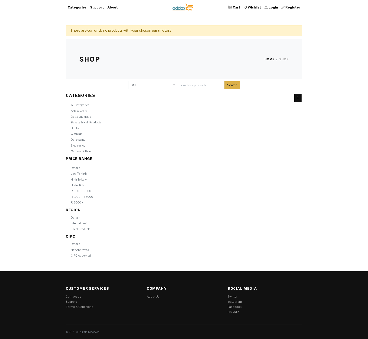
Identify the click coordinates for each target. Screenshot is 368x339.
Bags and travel (81, 116)
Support (97, 7)
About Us (153, 296)
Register (292, 7)
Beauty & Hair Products (86, 122)
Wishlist (254, 7)
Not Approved (80, 249)
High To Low (79, 179)
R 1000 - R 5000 (82, 196)
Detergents (78, 139)
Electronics (78, 145)
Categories (77, 7)
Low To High (79, 173)
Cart (236, 7)
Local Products (81, 229)
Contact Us (73, 296)
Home (269, 59)
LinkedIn (233, 312)
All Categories (80, 105)
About (112, 7)
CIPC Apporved (81, 255)
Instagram (235, 301)
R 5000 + (77, 202)
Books (75, 128)
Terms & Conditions (79, 306)
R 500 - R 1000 (81, 191)
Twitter (232, 296)
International (79, 223)
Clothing (76, 134)
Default (75, 168)
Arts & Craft (79, 110)
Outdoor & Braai (81, 151)
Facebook (235, 306)
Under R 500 (79, 185)
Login (273, 7)
